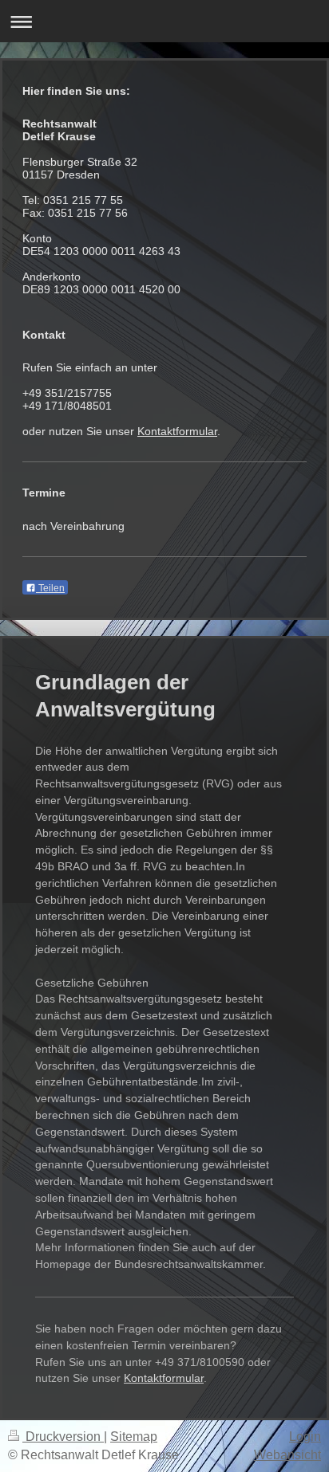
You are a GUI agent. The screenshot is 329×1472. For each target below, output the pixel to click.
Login (305, 1436)
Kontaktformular (177, 431)
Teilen (50, 588)
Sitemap (133, 1436)
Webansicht (287, 1455)
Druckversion (63, 1436)
